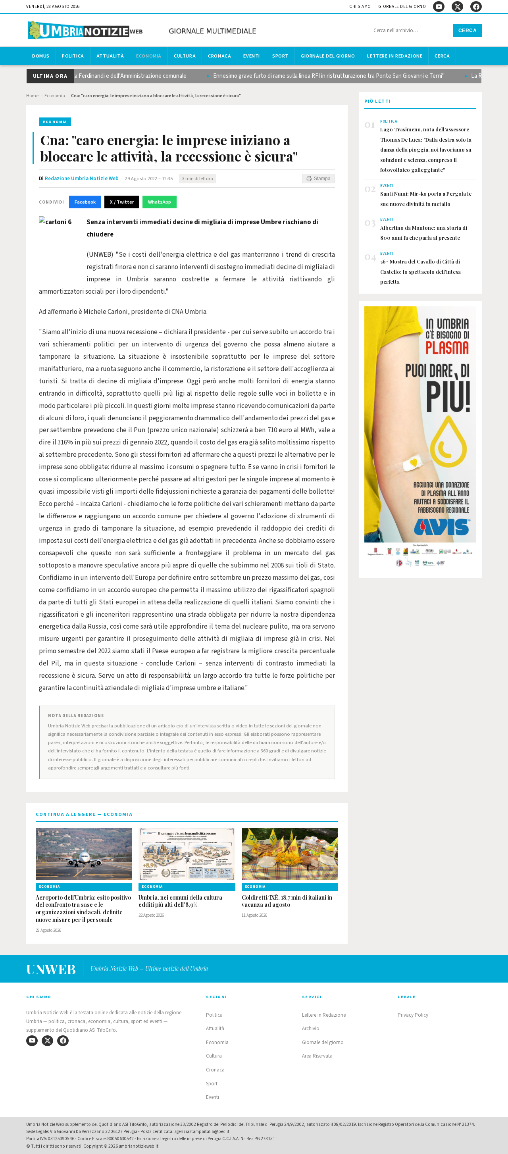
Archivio (310, 1028)
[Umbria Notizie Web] (143, 31)
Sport (280, 56)
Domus (41, 56)
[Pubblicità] (420, 439)
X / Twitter (122, 202)
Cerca (467, 30)
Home (32, 95)
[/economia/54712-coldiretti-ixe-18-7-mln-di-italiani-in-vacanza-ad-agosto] (290, 854)
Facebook (85, 202)
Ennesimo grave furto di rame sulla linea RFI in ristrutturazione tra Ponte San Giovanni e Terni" (316, 76)
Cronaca (219, 56)
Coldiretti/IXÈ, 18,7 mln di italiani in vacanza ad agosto (287, 901)
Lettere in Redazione (394, 56)
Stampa (322, 178)
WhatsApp (159, 202)
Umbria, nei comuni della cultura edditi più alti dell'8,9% (180, 901)
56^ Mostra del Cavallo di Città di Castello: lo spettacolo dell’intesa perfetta (420, 271)
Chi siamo (360, 7)
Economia (149, 56)
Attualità (110, 56)
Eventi (251, 56)
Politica (73, 56)
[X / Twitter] (457, 6)
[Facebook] (476, 6)
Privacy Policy (413, 1015)
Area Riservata (317, 1056)
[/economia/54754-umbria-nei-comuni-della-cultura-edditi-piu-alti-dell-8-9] (187, 854)
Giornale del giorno (402, 7)
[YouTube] (438, 6)
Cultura (185, 56)
